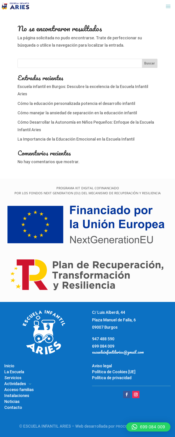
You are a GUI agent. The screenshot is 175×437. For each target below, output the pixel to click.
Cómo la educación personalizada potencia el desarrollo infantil (76, 103)
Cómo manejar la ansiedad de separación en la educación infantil (77, 112)
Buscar (149, 63)
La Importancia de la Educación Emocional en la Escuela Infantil (76, 139)
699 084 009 (103, 346)
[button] (148, 427)
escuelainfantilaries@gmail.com (118, 352)
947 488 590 (103, 338)
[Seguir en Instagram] (135, 394)
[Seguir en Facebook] (126, 394)
